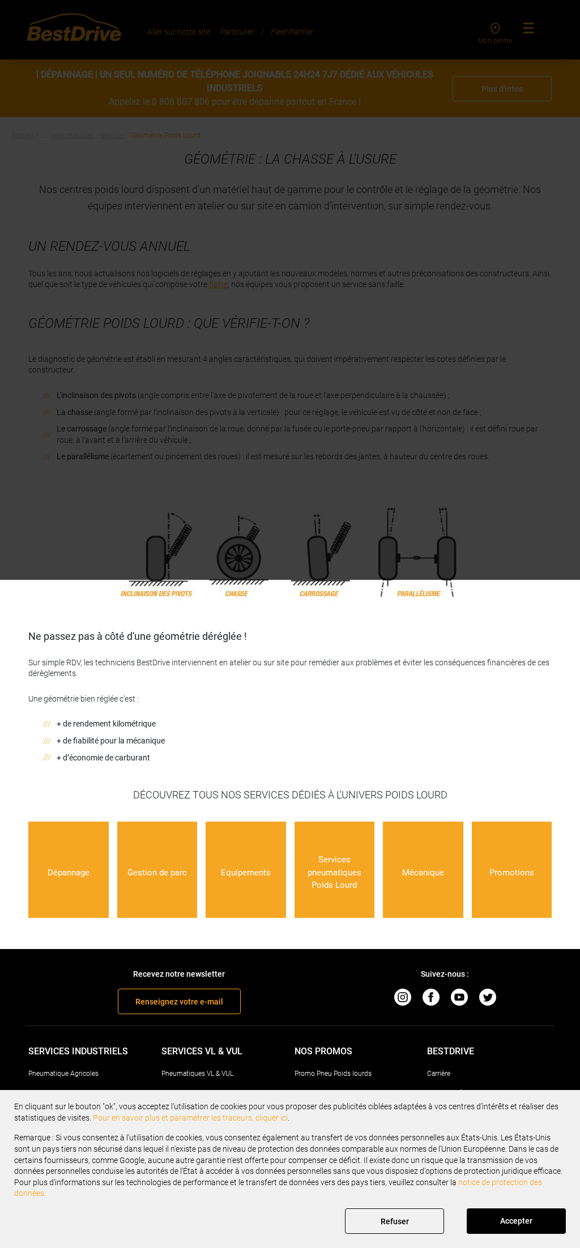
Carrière (438, 1074)
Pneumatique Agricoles (63, 1074)
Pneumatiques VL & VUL (197, 1074)
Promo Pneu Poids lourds (333, 1074)
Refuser (395, 1221)
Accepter (516, 1220)
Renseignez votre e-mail (179, 1001)
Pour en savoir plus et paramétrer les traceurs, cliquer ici (190, 1117)
